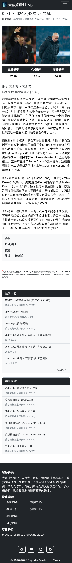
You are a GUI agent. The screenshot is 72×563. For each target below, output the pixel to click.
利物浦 (19, 256)
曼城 (7, 256)
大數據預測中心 (20, 4)
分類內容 (12, 523)
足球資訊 (6, 19)
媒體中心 (36, 509)
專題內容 (12, 516)
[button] (22, 549)
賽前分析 (12, 509)
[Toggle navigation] (65, 4)
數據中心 (36, 502)
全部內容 (12, 502)
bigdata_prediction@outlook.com (24, 535)
